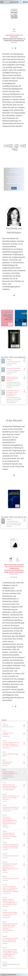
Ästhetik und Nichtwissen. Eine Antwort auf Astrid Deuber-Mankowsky (11, 797)
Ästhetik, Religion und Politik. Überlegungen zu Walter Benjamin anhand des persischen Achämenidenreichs (10, 927)
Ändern (14, 188)
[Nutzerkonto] (23, 2)
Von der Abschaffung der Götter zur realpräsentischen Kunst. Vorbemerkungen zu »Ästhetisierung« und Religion (10, 889)
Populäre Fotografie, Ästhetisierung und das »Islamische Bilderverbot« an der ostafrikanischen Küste (10, 902)
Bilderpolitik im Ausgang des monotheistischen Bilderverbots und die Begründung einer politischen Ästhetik (10, 867)
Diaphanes (14, 2)
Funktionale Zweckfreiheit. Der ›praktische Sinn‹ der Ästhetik (11, 808)
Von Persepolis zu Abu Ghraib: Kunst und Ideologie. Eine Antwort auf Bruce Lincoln (10, 940)
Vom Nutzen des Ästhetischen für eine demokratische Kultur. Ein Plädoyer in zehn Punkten (11, 846)
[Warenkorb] (26, 2)
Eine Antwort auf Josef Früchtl (10, 856)
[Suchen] (2, 2)
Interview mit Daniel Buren (13, 368)
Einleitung (9, 360)
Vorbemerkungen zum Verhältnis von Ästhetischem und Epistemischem (10, 773)
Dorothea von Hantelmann (14, 230)
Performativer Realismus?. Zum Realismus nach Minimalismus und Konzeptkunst (13, 393)
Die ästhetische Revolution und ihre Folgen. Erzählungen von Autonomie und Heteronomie (11, 744)
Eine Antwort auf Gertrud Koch (11, 878)
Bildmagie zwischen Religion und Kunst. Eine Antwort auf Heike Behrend (10, 914)
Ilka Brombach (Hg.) (10, 564)
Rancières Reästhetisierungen (10, 754)
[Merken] (12, 48)
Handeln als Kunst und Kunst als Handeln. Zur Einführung (12, 379)
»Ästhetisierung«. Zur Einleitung (8, 734)
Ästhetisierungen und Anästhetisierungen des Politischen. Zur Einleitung (9, 835)
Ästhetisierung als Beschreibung (7, 763)
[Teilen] (15, 48)
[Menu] (1, 2)
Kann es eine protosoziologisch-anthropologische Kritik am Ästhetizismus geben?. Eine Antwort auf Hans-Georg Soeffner (10, 821)
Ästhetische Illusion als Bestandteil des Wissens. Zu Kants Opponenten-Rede (10, 786)
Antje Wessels (9, 35)
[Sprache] (25, 2)
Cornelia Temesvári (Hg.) (15, 566)
